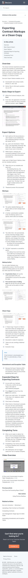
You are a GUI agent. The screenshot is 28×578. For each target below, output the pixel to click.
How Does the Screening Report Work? (13, 490)
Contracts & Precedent (14, 21)
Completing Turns (8, 55)
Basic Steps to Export (9, 47)
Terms (15, 556)
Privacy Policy (6, 559)
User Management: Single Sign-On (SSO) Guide (13, 514)
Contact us (14, 546)
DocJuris (4, 21)
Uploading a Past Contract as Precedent (13, 508)
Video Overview (8, 57)
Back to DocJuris (7, 556)
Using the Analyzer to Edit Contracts (13, 23)
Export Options (8, 49)
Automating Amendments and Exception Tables (13, 519)
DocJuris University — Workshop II (11, 505)
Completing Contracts (8, 511)
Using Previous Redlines (19, 496)
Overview (6, 45)
